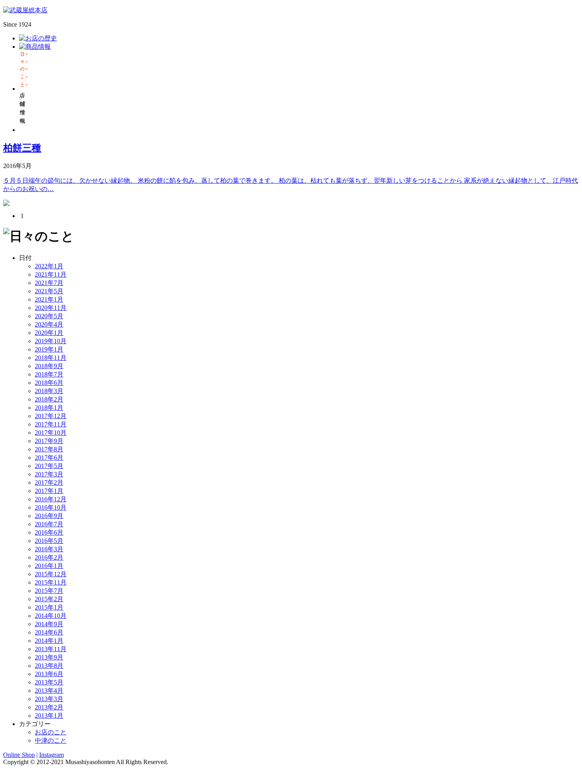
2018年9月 (49, 366)
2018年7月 (49, 374)
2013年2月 (49, 707)
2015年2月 (49, 599)
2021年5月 (49, 291)
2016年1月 (49, 565)
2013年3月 (49, 699)
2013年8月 (49, 665)
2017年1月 (49, 490)
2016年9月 (49, 515)
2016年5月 (49, 540)
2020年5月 (49, 316)
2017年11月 (51, 424)
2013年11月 (51, 649)
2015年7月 (49, 590)
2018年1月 (49, 407)
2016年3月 (49, 549)
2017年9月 (49, 441)
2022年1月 (49, 266)
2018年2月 (49, 399)
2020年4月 (49, 324)
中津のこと (51, 740)
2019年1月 (49, 349)
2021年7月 (49, 282)
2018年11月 (51, 357)
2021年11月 (51, 274)
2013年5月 (49, 682)
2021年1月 (49, 299)
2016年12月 (51, 499)
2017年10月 (51, 432)
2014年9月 (49, 624)
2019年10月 (51, 341)
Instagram (51, 754)
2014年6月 (49, 632)
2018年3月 (49, 391)
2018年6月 (49, 382)
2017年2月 (49, 482)
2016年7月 (49, 524)
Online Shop (19, 754)
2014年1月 (49, 640)
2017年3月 (49, 474)
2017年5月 (49, 465)
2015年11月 (51, 582)
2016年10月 (51, 507)
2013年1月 (49, 715)
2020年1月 (49, 332)
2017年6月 (49, 457)
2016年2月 (49, 557)
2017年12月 (51, 416)
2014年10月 (51, 615)
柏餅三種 (22, 148)
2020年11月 (51, 307)
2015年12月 (51, 574)
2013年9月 (49, 657)
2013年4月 (49, 690)
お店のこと (51, 732)
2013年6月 (49, 674)
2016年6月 (49, 532)
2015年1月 (49, 607)
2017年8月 (49, 449)
